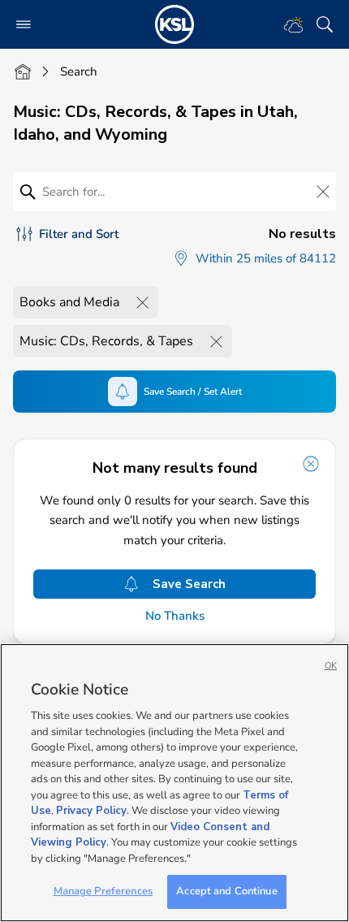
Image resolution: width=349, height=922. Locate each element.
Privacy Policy (91, 810)
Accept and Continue (226, 891)
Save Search (189, 584)
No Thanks (175, 616)
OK (331, 666)
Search (78, 71)
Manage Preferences (103, 891)
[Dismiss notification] (310, 463)
